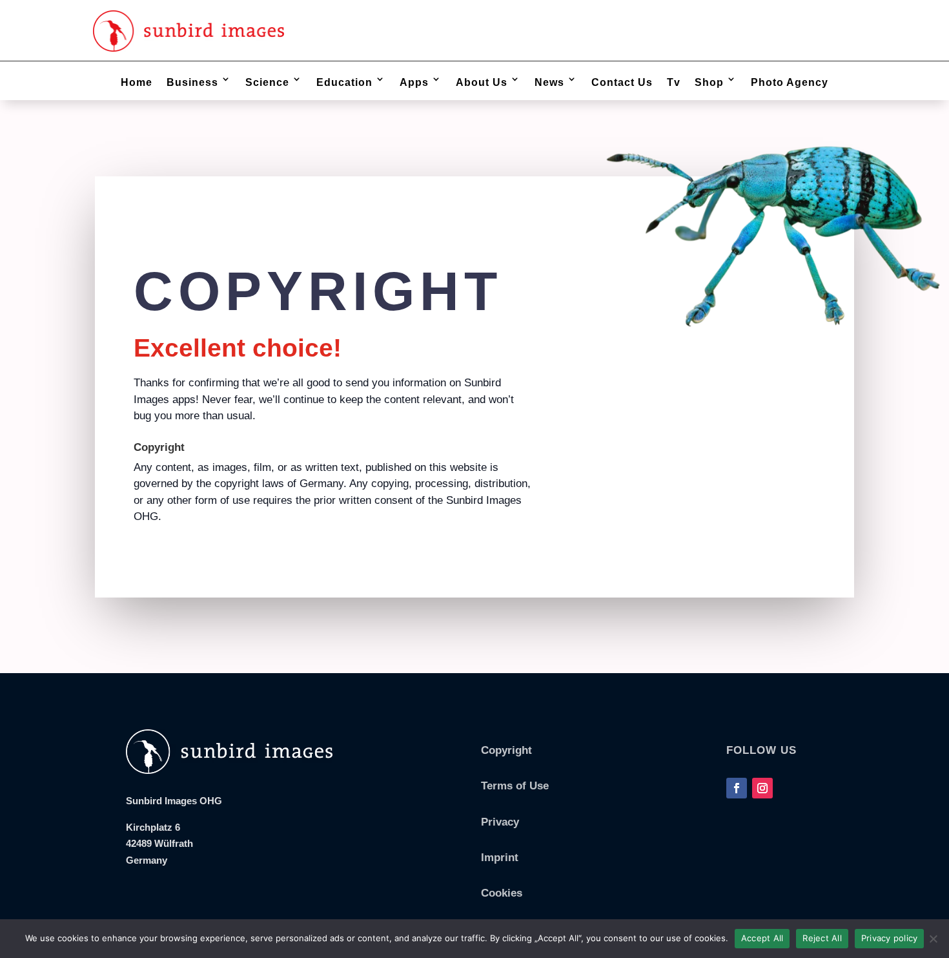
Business (192, 82)
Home (136, 82)
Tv (673, 82)
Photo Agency (789, 82)
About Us (481, 82)
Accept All (762, 938)
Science (267, 82)
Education (344, 82)
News (549, 82)
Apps (414, 82)
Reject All (822, 938)
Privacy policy (889, 938)
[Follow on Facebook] (736, 788)
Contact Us (622, 82)
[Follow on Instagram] (762, 788)
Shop (709, 82)
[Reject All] (932, 938)
